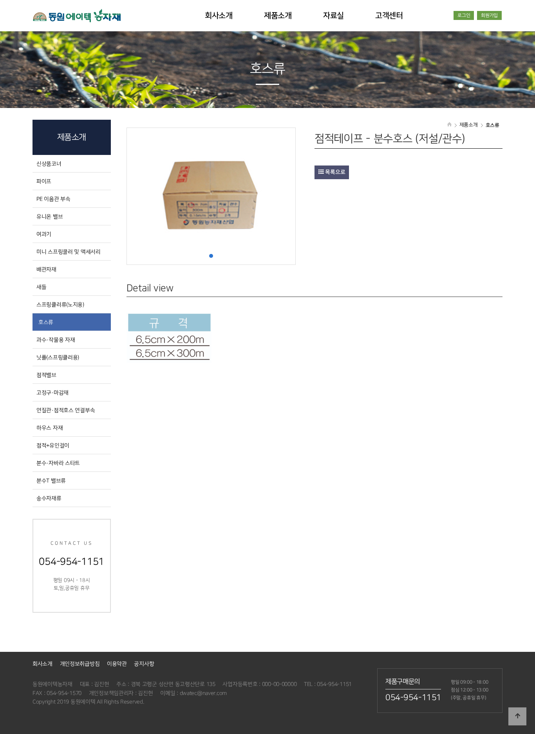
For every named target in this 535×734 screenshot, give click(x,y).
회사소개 (219, 15)
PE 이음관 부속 (53, 199)
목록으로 (334, 172)
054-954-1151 (413, 697)
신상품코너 (48, 164)
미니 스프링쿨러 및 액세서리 (68, 252)
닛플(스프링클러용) (57, 357)
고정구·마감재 (52, 393)
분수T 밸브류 (51, 481)
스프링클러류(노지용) (60, 305)
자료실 (333, 15)
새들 (41, 287)
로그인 (463, 15)
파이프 (43, 181)
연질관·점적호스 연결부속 (65, 410)
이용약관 (117, 664)
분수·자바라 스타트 (58, 463)
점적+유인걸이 (52, 445)
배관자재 (46, 269)
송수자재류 (48, 498)
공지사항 (144, 664)
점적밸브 (46, 375)
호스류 (45, 322)
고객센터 (389, 15)
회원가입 (489, 15)
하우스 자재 (49, 428)
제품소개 (278, 15)
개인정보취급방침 (80, 664)
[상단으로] (517, 716)
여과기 (43, 234)
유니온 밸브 (49, 216)
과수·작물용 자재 (55, 340)
